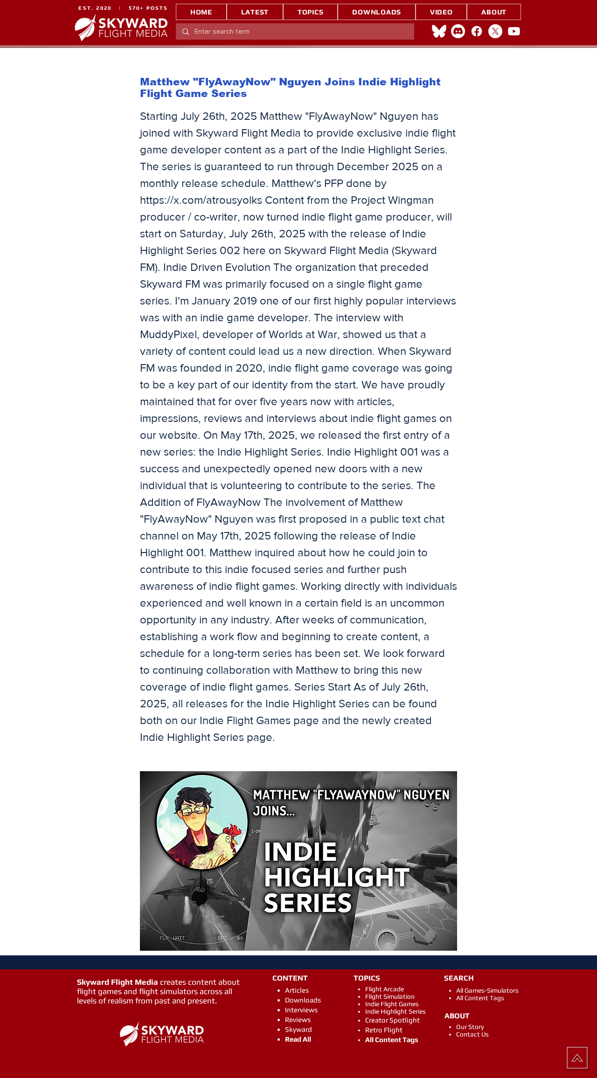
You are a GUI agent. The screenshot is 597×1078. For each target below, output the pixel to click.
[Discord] (458, 31)
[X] (495, 31)
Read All (298, 1039)
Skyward (298, 1029)
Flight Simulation (390, 996)
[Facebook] (477, 31)
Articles (297, 990)
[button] (310, 12)
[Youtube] (514, 31)
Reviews (298, 1019)
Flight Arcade (384, 989)
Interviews (301, 1010)
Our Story (470, 1026)
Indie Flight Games (392, 1004)
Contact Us (472, 1034)
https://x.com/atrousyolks (201, 199)
